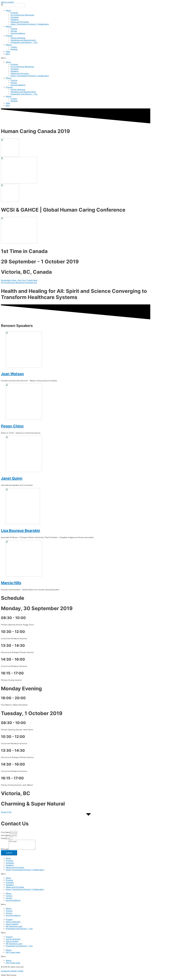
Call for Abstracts (18, 38)
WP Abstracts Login (14, 926)
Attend (8, 45)
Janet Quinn (11, 478)
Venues (14, 31)
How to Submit (12, 924)
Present (9, 35)
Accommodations (18, 33)
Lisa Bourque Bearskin (20, 530)
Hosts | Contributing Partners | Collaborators (30, 24)
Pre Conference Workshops (22, 15)
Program (14, 13)
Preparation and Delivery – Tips (24, 42)
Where (8, 26)
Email (3, 838)
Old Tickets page (13, 952)
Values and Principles (20, 22)
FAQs (8, 51)
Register (14, 49)
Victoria (14, 29)
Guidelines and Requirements (23, 40)
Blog (8, 54)
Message (5, 849)
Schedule (15, 17)
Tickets (14, 47)
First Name (5, 832)
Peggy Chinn (12, 426)
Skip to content (7, 2)
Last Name (5, 835)
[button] (19, 280)
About (8, 10)
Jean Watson (12, 374)
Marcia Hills (11, 583)
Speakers (15, 19)
